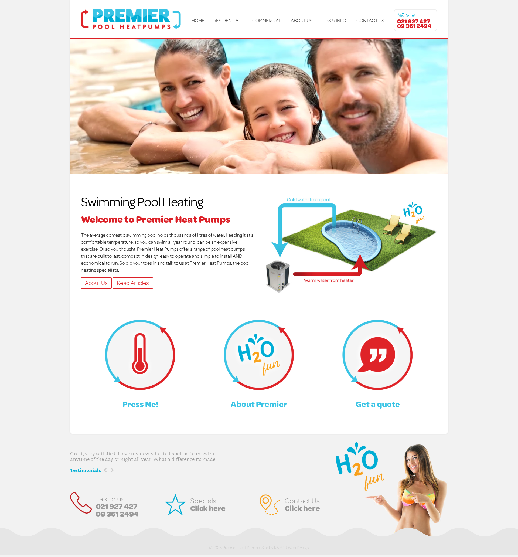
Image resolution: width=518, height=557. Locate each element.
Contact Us (370, 20)
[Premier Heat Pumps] (134, 19)
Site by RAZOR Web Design (285, 547)
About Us (301, 20)
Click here (208, 507)
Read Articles (133, 282)
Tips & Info (334, 20)
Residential (227, 20)
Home (198, 20)
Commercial (266, 20)
